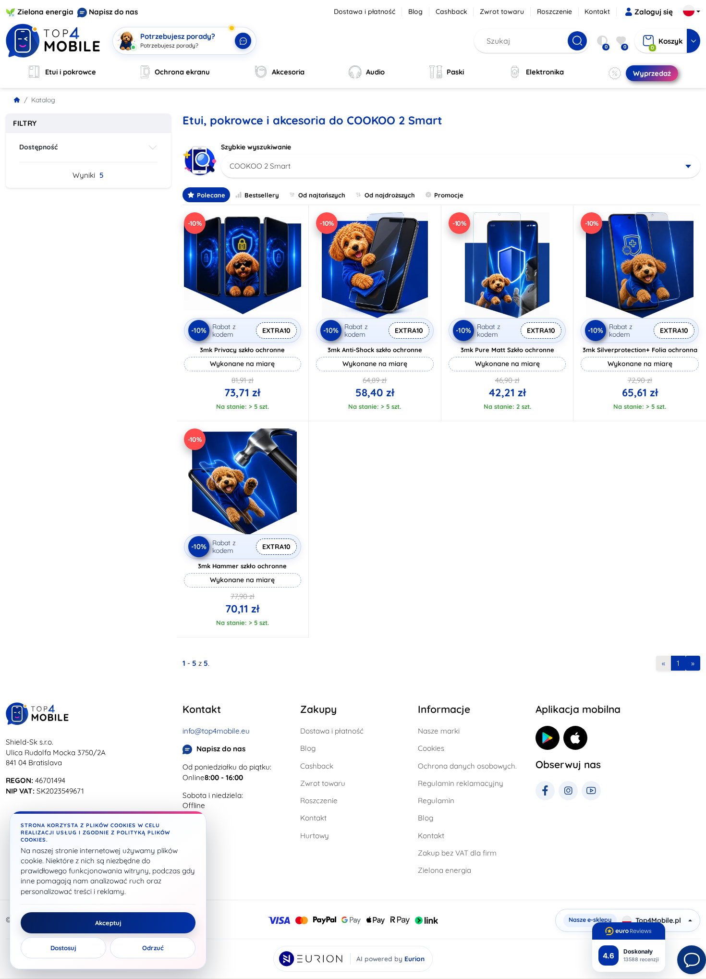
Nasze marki (439, 730)
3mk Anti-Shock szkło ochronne (375, 350)
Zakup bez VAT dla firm (457, 852)
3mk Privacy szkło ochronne (242, 350)
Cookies (431, 748)
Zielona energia (45, 11)
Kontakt (597, 11)
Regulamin (436, 800)
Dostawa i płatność (364, 11)
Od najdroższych (390, 195)
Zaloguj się (653, 11)
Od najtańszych (321, 195)
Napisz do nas (113, 11)
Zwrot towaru (502, 11)
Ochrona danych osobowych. (467, 766)
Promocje (448, 195)
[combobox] (461, 166)
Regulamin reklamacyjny (460, 783)
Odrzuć (153, 948)
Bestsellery (261, 195)
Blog (415, 11)
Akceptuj (108, 923)
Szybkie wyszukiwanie (256, 147)
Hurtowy (314, 835)
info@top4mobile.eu (216, 730)
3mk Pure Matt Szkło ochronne (507, 350)
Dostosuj (63, 948)
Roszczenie (554, 11)
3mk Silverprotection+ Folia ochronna (640, 350)
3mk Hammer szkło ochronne (242, 566)
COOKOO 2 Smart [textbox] (260, 166)
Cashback (451, 11)
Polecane (211, 195)
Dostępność (38, 147)
